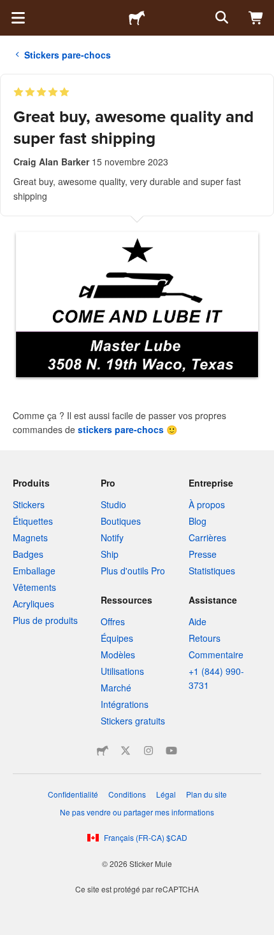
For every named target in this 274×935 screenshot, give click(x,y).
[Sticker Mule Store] (102, 750)
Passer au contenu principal (9, 9)
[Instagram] (148, 750)
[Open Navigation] (18, 18)
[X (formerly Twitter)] (125, 750)
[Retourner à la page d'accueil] (137, 18)
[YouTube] (171, 750)
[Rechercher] (220, 18)
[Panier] (256, 18)
